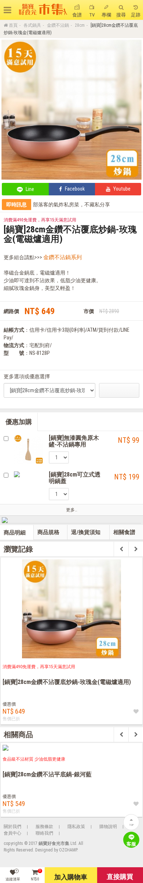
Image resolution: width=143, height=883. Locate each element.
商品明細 (15, 532)
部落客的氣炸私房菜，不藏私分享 (71, 204)
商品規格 (48, 532)
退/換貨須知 (85, 532)
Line (29, 189)
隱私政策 (76, 826)
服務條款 (44, 826)
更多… (71, 509)
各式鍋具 (32, 25)
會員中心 (12, 833)
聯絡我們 (44, 833)
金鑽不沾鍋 (58, 25)
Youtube (121, 189)
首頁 (13, 25)
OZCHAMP (68, 850)
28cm (80, 25)
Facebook (74, 189)
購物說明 (108, 826)
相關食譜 (124, 532)
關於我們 (12, 826)
